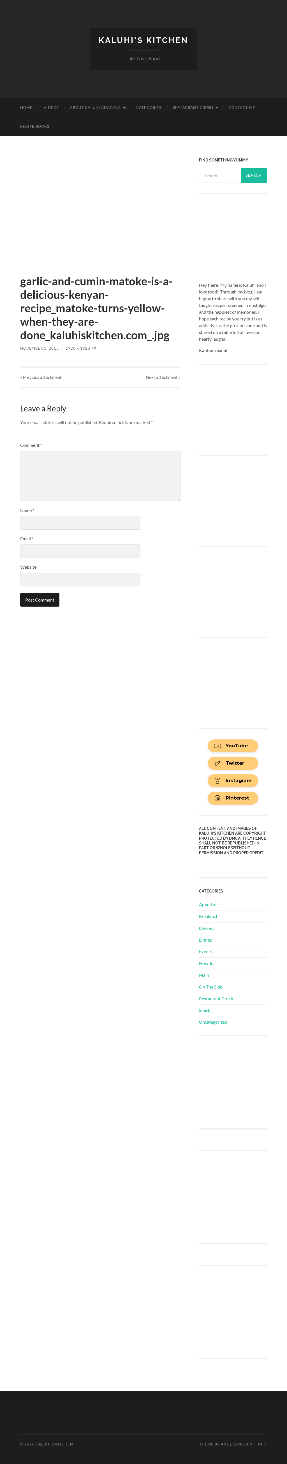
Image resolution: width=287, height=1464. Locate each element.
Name (27, 510)
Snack (204, 1010)
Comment (31, 445)
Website (28, 567)
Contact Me (242, 107)
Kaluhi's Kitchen (143, 40)
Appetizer (208, 904)
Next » (163, 377)
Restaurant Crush (193, 107)
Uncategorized (213, 1021)
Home (26, 107)
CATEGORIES (148, 107)
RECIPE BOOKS (34, 126)
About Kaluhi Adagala (95, 107)
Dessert (206, 928)
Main (204, 975)
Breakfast (208, 916)
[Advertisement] (241, 1082)
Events (205, 951)
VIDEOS (51, 107)
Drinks (205, 939)
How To (206, 963)
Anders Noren (237, 1444)
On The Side (210, 986)
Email (26, 538)
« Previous (41, 377)
